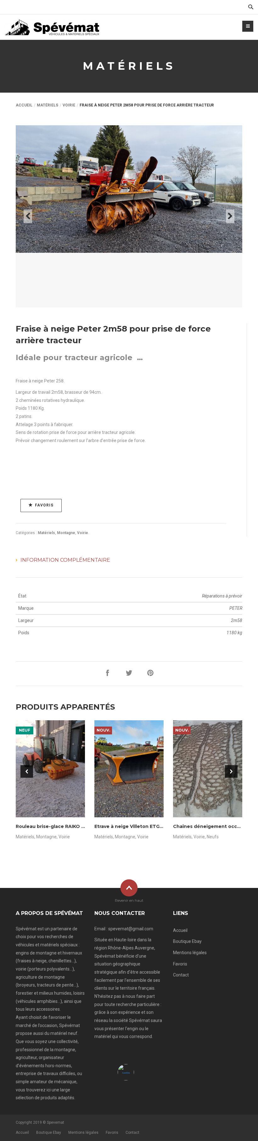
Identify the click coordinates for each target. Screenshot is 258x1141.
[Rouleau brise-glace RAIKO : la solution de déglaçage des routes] (50, 769)
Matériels (47, 105)
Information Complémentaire (65, 560)
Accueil (24, 105)
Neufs (213, 836)
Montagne (66, 533)
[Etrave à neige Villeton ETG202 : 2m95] (129, 769)
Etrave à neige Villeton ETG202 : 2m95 (139, 826)
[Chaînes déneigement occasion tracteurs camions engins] (207, 769)
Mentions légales (190, 952)
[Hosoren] (52, 27)
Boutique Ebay (187, 941)
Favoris (180, 963)
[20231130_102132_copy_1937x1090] (129, 248)
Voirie (69, 105)
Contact (181, 974)
